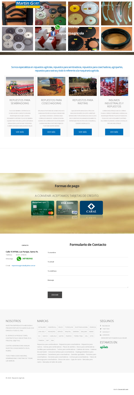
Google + (106, 332)
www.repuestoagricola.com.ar (114, 338)
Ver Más (20, 132)
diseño (120, 389)
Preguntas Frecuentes (99, 5)
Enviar (55, 295)
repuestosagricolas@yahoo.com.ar (23, 265)
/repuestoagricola (70, 33)
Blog (118, 5)
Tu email (51, 262)
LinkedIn (105, 335)
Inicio (66, 5)
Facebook (106, 326)
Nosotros (78, 5)
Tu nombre (52, 252)
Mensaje (51, 280)
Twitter (105, 329)
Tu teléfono (52, 271)
